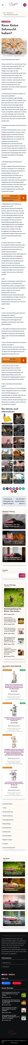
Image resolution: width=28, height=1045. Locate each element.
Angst (22, 109)
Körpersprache (5, 134)
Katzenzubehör (7, 835)
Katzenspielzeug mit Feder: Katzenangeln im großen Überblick (10, 630)
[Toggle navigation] (2, 5)
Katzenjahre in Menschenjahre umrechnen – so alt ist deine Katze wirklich (14, 543)
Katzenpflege (6, 823)
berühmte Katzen (8, 804)
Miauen (3, 335)
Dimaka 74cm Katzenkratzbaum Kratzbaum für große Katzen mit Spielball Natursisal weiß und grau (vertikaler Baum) (14, 686)
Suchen (5, 570)
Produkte (5, 843)
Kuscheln (15, 152)
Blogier (22, 1040)
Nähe (12, 155)
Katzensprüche (7, 827)
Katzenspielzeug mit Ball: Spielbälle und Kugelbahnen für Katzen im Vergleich (14, 923)
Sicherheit (19, 256)
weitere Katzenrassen (9, 847)
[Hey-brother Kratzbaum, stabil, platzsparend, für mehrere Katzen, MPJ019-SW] (14, 775)
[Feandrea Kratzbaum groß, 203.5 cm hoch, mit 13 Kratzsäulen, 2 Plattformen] (14, 710)
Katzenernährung (8, 812)
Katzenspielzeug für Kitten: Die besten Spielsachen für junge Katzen (14, 874)
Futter (4, 808)
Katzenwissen (6, 21)
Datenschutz (6, 962)
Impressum (6, 966)
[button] (2, 1042)
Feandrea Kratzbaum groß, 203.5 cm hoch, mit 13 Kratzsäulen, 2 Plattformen (14, 719)
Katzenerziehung (8, 816)
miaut (9, 146)
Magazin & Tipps (7, 839)
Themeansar (13, 1042)
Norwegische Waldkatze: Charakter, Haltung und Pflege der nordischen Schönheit (10, 651)
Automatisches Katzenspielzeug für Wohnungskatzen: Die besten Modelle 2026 (11, 1001)
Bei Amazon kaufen (14, 694)
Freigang (14, 231)
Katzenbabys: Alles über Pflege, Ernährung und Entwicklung (12, 526)
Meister (16, 66)
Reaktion (13, 393)
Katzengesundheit (8, 820)
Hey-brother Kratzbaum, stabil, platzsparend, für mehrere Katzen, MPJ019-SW (14, 784)
